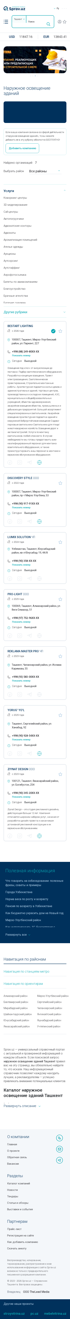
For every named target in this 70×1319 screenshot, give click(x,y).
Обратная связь (17, 1157)
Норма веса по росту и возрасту (26, 899)
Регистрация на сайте (20, 1235)
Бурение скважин (15, 302)
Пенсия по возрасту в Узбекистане (28, 906)
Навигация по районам (25, 959)
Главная (12, 1144)
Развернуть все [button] (16, 934)
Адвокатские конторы (17, 225)
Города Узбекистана (18, 892)
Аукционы (10, 253)
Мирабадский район (16, 1008)
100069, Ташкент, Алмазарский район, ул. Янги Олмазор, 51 (36, 607)
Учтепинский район (48, 1026)
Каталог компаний (18, 1183)
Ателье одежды (13, 246)
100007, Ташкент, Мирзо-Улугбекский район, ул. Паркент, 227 (34, 341)
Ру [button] (58, 8)
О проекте (13, 1150)
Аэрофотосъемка (15, 274)
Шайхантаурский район (18, 1014)
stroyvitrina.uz (14, 1313)
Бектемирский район (16, 1002)
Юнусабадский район (16, 1020)
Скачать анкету (16, 1248)
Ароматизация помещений (20, 239)
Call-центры (11, 211)
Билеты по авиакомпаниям (20, 281)
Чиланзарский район (49, 1008)
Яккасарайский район (17, 1026)
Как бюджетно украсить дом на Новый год (34, 913)
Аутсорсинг (11, 260)
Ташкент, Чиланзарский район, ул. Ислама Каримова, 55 (36, 666)
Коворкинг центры (15, 197)
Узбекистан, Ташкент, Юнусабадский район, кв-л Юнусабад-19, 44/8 (33, 550)
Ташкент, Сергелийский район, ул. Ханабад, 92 (32, 725)
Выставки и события (20, 1209)
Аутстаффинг (12, 267)
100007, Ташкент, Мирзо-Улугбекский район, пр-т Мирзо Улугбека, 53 (34, 493)
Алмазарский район (15, 995)
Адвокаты (10, 232)
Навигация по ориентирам (23, 984)
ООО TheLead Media (36, 1292)
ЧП (21, 537)
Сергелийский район (49, 1002)
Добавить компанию (22, 148)
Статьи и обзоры (17, 1202)
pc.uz (34, 1313)
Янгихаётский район (49, 1014)
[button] (6, 22)
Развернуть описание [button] (20, 1106)
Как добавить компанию (22, 1242)
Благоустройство (14, 288)
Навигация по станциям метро (26, 971)
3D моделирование (15, 204)
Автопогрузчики (14, 218)
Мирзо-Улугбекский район (23, 920)
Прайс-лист (14, 1229)
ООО (23, 478)
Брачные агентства (16, 295)
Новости (12, 1190)
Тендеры (12, 1196)
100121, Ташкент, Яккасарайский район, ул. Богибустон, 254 (35, 782)
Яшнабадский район (49, 1020)
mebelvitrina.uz (55, 1313)
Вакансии (13, 1163)
